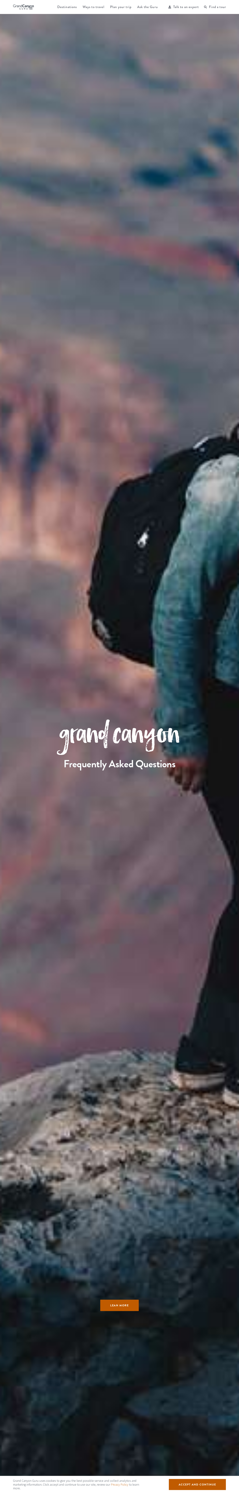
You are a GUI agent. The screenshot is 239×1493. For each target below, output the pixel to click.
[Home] (23, 7)
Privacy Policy (119, 1484)
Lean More (119, 1305)
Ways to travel (93, 6)
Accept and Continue (197, 1484)
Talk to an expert (186, 7)
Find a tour (217, 7)
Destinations (67, 6)
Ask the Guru (147, 6)
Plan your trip (121, 6)
